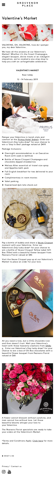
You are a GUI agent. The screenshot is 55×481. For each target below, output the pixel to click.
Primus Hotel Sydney (28, 139)
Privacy (5, 466)
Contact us (16, 466)
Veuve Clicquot (45, 243)
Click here (38, 441)
